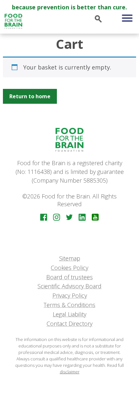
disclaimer (70, 372)
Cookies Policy (69, 268)
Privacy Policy (69, 295)
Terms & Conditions (69, 305)
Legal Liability (69, 314)
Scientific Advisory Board (69, 286)
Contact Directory (69, 323)
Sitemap (69, 258)
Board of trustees (69, 277)
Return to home (29, 96)
